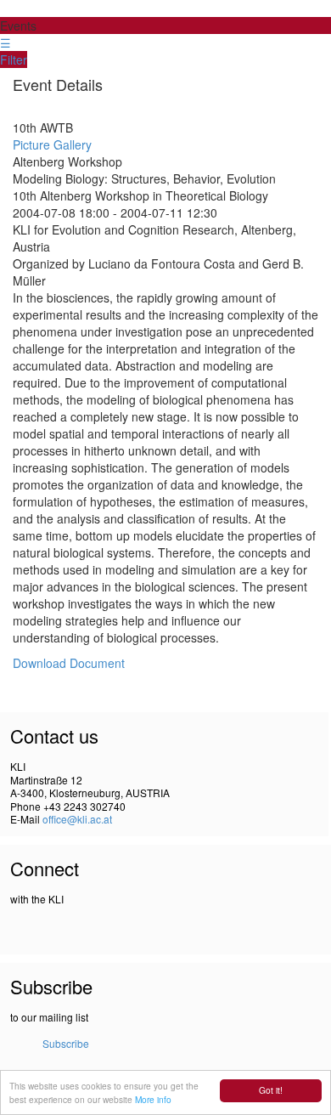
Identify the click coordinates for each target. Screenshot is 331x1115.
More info (153, 1099)
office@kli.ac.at (77, 819)
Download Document (69, 662)
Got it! (271, 1090)
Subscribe (65, 1043)
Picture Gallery (52, 144)
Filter (13, 59)
